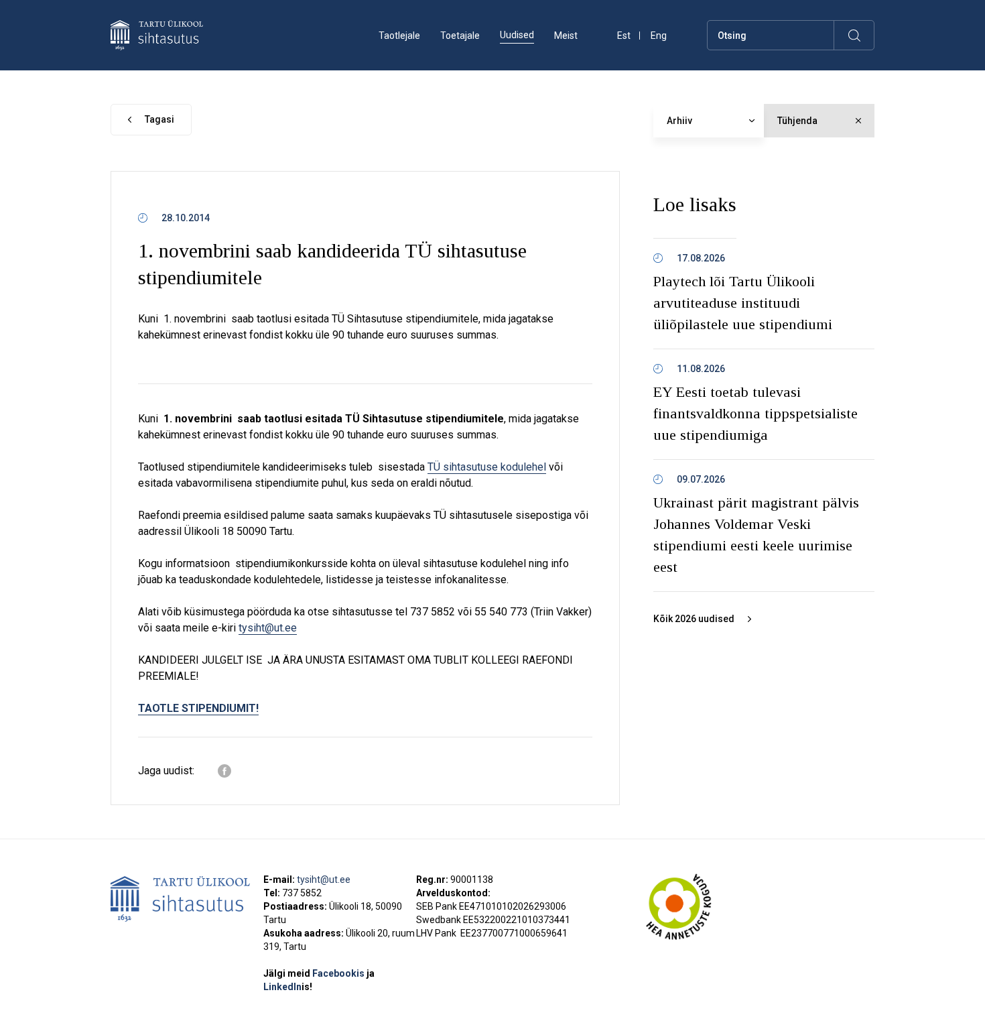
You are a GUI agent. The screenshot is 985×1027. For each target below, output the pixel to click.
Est (624, 36)
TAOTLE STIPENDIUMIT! (198, 708)
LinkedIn (287, 986)
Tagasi (159, 119)
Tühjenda (797, 120)
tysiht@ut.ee (268, 627)
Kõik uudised (693, 618)
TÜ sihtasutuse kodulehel (487, 467)
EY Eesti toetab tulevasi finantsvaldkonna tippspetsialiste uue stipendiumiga (755, 413)
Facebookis (339, 973)
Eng (659, 36)
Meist (566, 35)
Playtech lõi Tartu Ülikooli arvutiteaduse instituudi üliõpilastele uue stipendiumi (742, 303)
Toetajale (460, 35)
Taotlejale (399, 35)
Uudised (517, 34)
